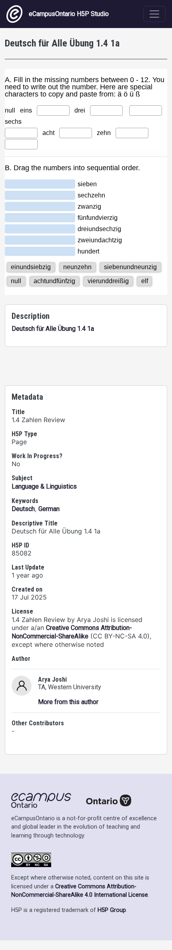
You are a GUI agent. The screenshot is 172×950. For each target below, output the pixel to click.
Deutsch (23, 509)
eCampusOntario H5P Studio (69, 14)
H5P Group (112, 910)
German (49, 509)
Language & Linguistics (44, 486)
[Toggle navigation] (154, 14)
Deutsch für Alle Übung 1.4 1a (53, 328)
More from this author (68, 702)
